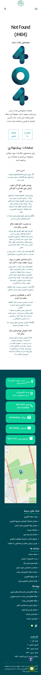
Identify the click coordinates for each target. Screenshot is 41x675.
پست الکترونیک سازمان (29, 559)
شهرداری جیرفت (31, 618)
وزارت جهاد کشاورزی (30, 516)
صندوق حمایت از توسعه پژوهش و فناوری (23, 539)
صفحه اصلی (13, 134)
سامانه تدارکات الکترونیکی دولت (26, 572)
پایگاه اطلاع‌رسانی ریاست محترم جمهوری (23, 596)
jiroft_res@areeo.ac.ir (21, 395)
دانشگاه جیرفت (32, 530)
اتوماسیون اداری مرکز (30, 563)
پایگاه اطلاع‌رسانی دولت (29, 601)
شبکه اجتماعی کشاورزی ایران (27, 581)
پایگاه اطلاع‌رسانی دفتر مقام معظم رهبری (23, 592)
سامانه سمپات (32, 554)
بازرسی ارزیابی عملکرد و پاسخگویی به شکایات (22, 543)
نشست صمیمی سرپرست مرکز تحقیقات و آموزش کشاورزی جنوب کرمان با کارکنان (20, 305)
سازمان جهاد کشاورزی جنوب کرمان (26, 525)
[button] (20, 472)
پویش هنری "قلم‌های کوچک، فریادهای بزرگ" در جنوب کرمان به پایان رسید (20, 197)
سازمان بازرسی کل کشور (29, 610)
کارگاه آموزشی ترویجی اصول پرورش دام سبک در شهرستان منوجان (20, 339)
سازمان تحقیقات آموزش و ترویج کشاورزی (23, 521)
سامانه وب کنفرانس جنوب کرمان (26, 567)
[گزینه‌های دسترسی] (30, 659)
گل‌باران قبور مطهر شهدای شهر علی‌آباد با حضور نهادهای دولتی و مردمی (21, 232)
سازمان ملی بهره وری (30, 534)
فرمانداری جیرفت (31, 614)
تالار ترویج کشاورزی (30, 576)
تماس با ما (27, 134)
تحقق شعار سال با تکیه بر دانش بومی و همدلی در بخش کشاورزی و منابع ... (20, 268)
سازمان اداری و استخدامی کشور (27, 605)
